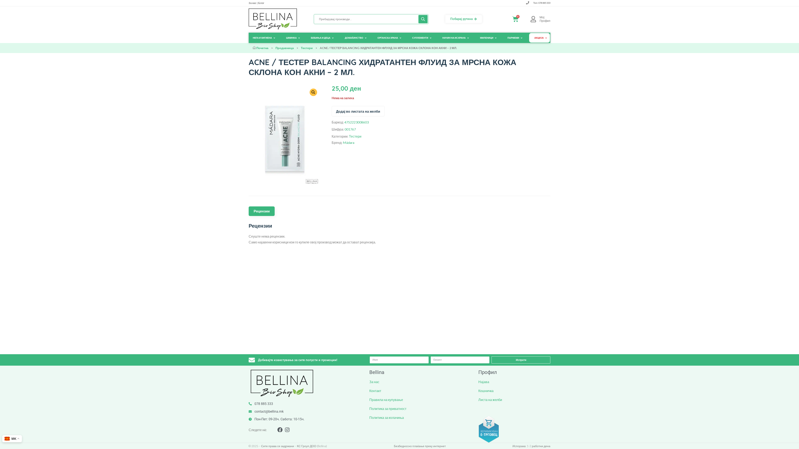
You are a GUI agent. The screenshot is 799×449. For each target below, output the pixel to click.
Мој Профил (545, 19)
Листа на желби (490, 400)
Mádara (348, 142)
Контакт (375, 391)
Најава (483, 382)
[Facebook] (280, 429)
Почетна (262, 48)
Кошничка (486, 391)
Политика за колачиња (386, 417)
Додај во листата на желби (358, 111)
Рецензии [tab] (262, 211)
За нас (253, 3)
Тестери (307, 48)
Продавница (284, 48)
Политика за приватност (387, 409)
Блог (261, 3)
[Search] (423, 19)
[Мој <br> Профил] (533, 19)
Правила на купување (386, 400)
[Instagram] (287, 429)
